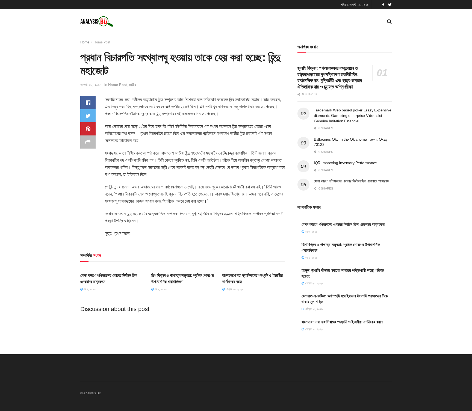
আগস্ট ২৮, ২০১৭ (91, 85)
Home (84, 42)
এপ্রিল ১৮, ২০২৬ (234, 289)
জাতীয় (132, 85)
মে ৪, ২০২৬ (89, 289)
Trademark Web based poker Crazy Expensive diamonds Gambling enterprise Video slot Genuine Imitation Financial (352, 115)
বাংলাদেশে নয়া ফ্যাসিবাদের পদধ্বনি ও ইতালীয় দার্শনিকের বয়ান (342, 322)
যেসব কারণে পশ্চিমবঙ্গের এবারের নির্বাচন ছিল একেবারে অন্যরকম (351, 181)
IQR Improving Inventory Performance (345, 163)
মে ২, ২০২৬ (160, 289)
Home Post (102, 42)
